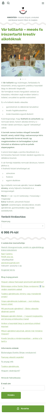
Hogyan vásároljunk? (10, 371)
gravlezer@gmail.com (10, 263)
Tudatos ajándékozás (10, 366)
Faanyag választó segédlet (12, 357)
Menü (42, 3)
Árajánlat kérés (8, 270)
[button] (8, 3)
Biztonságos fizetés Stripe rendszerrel (18, 353)
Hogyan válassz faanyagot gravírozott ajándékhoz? (22, 282)
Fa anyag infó (7, 362)
